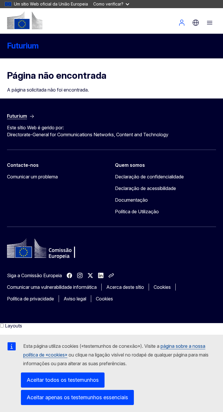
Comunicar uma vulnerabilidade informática (52, 287)
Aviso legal (75, 299)
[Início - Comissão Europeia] (24, 20)
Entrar (181, 22)
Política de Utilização (137, 211)
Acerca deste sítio (125, 287)
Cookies (162, 287)
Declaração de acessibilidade (145, 188)
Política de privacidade (30, 299)
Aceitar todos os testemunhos (63, 380)
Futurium (23, 46)
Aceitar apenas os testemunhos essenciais (77, 397)
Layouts (13, 326)
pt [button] (195, 22)
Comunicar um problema (32, 177)
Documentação (131, 200)
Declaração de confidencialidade (149, 177)
